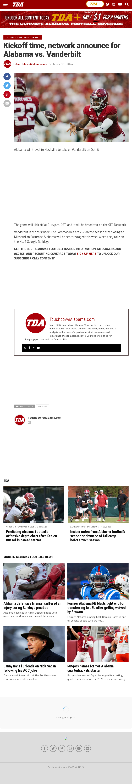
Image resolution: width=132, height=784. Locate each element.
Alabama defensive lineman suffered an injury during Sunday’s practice (32, 605)
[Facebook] (29, 347)
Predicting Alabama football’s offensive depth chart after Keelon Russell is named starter (31, 536)
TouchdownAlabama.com (31, 64)
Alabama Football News (20, 526)
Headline (42, 406)
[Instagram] (33, 347)
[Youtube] (38, 347)
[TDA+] (95, 4)
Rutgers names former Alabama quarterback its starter (90, 668)
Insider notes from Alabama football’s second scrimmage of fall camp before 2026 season (97, 536)
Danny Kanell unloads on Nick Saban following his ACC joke (29, 668)
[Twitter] (25, 347)
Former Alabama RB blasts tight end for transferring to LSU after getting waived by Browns (96, 607)
